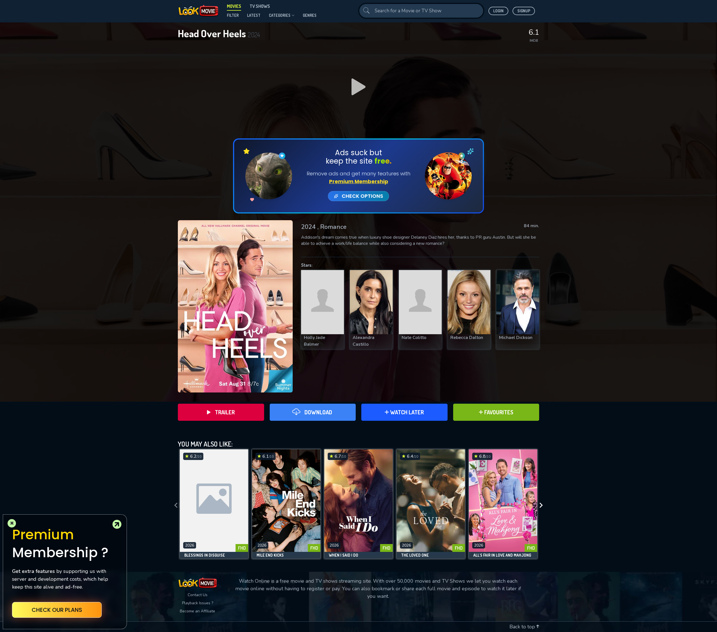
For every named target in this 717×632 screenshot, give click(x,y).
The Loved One (415, 555)
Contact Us (198, 595)
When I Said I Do (343, 555)
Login (498, 10)
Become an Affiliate (197, 611)
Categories (279, 15)
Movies (234, 6)
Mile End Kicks (270, 555)
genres (309, 15)
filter (233, 15)
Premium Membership (358, 181)
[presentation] (174, 505)
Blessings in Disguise (204, 555)
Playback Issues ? (197, 603)
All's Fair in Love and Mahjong (502, 555)
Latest (253, 15)
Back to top (522, 626)
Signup (523, 10)
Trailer (225, 412)
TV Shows (260, 6)
